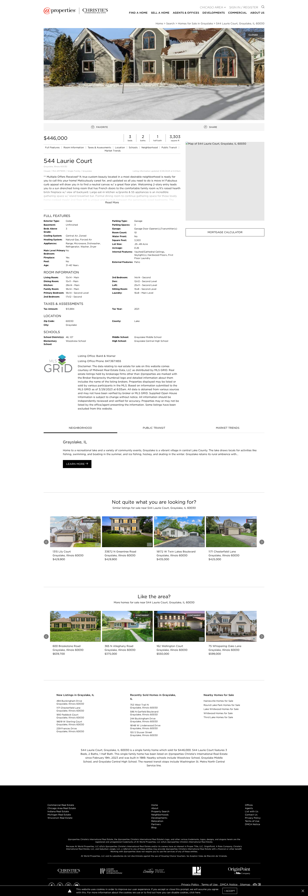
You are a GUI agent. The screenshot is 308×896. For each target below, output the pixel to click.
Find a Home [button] (138, 12)
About (154, 808)
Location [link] (120, 147)
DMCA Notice (252, 824)
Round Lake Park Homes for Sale (222, 705)
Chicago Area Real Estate (61, 808)
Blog (153, 827)
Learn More (76, 463)
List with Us (251, 811)
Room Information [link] (74, 147)
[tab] (80, 428)
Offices (249, 805)
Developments (213, 12)
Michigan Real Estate (59, 814)
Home (154, 805)
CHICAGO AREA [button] (211, 7)
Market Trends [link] (113, 150)
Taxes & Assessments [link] (100, 147)
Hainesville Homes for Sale (218, 701)
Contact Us (251, 814)
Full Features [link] (52, 147)
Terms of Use (252, 821)
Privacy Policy (253, 818)
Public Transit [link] (170, 147)
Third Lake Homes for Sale (218, 717)
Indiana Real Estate (58, 811)
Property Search (160, 811)
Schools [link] (133, 147)
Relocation (157, 821)
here (197, 892)
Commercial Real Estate (60, 805)
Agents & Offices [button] (186, 12)
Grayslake (87, 171)
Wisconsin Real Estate (59, 818)
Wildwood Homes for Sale (218, 713)
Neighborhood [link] (149, 147)
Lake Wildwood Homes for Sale (221, 709)
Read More (112, 202)
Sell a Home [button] (160, 12)
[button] (225, 181)
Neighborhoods (160, 814)
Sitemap (245, 884)
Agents (249, 808)
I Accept (230, 891)
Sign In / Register (243, 7)
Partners (156, 824)
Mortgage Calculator (225, 232)
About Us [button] (257, 12)
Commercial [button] (237, 12)
